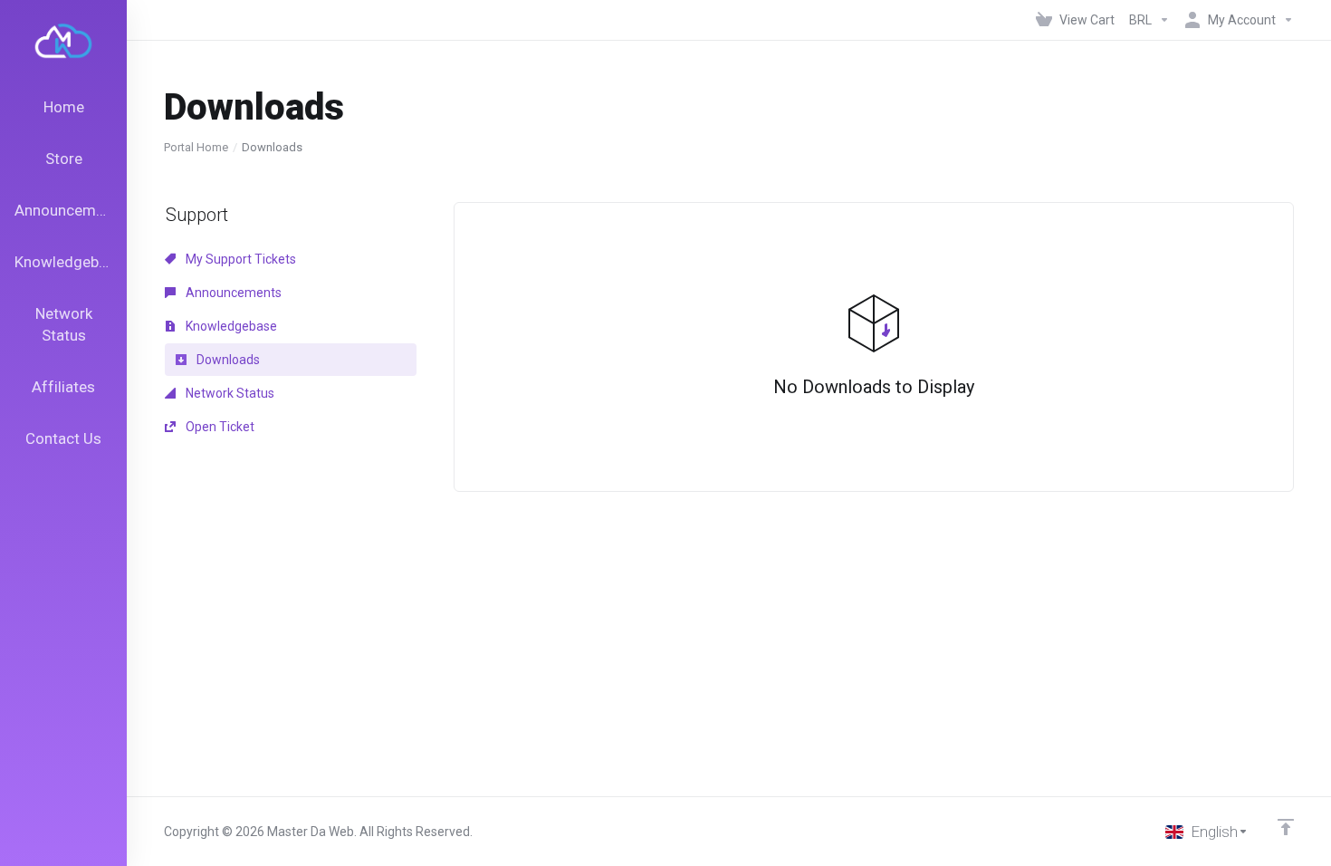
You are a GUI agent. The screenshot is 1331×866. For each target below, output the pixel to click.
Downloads (227, 359)
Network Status (228, 393)
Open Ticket (218, 426)
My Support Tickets (239, 259)
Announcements (232, 292)
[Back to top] (1285, 827)
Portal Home (196, 147)
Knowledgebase (230, 326)
